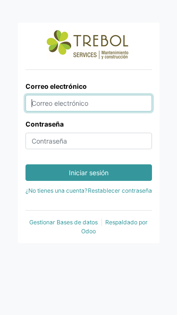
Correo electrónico (56, 86)
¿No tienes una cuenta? (56, 190)
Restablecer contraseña (120, 190)
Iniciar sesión (89, 173)
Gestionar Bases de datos (63, 222)
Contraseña (44, 124)
